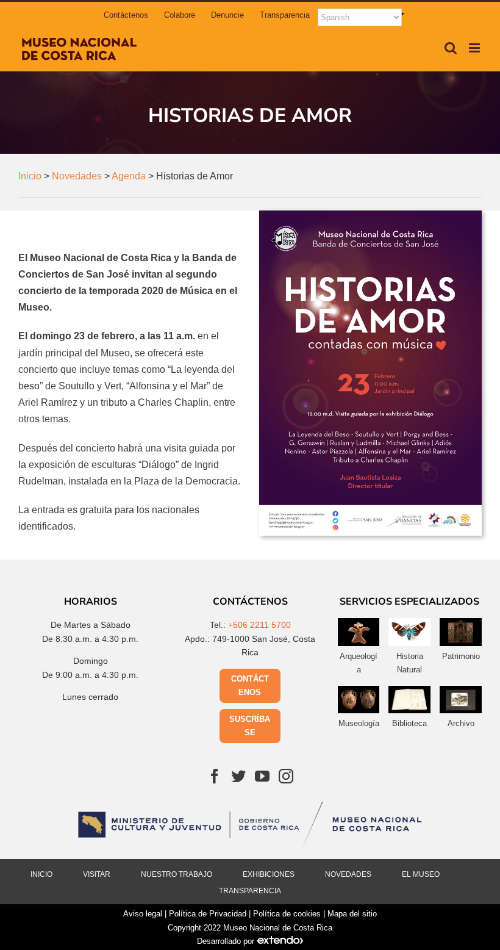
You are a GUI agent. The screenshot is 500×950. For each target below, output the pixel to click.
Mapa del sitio (352, 913)
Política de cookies (287, 913)
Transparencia (250, 891)
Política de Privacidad (207, 913)
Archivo (461, 723)
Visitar (96, 874)
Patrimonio (461, 656)
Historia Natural (409, 663)
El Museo (421, 874)
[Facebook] (214, 776)
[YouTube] (262, 776)
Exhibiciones (269, 874)
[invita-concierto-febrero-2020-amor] (370, 215)
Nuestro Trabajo (176, 874)
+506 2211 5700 (259, 625)
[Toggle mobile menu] (475, 47)
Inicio (41, 874)
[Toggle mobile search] (451, 47)
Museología (358, 723)
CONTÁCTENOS (250, 685)
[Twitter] (238, 776)
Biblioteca (409, 723)
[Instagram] (286, 776)
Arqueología (358, 663)
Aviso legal (142, 913)
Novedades (348, 874)
